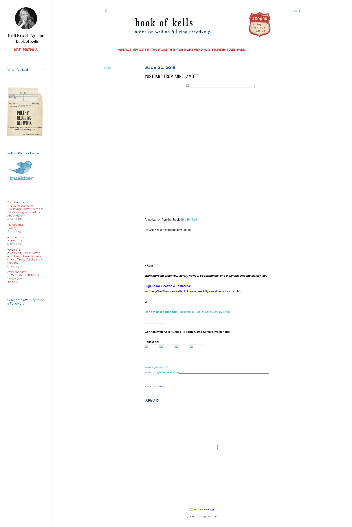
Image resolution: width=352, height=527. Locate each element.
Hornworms (15, 240)
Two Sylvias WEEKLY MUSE (193, 50)
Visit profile (26, 50)
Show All (13, 282)
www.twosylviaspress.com (162, 372)
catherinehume (17, 272)
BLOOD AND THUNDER (23, 275)
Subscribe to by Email (187, 312)
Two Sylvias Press (163, 50)
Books (231, 50)
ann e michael (16, 237)
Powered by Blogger (205, 509)
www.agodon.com (156, 367)
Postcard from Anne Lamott (171, 76)
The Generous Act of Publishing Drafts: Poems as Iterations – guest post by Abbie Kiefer (25, 210)
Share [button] (108, 68)
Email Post (159, 386)
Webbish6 (13, 249)
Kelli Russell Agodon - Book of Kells (26, 38)
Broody (12, 228)
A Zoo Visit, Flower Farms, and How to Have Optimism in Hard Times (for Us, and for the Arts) (25, 258)
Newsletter (141, 50)
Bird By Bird (189, 219)
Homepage (124, 50)
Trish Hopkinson (17, 202)
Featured (218, 50)
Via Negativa (15, 224)
